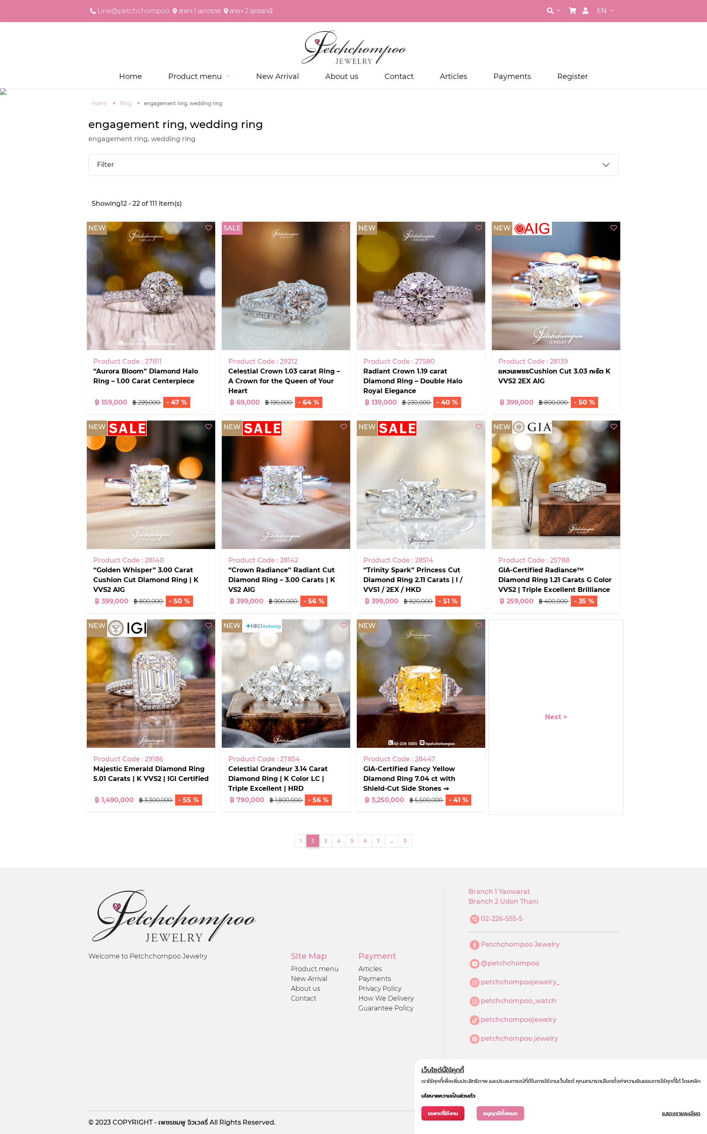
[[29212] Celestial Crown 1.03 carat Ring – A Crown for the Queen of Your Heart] (286, 286)
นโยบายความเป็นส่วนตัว (448, 1096)
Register (572, 76)
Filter (105, 165)
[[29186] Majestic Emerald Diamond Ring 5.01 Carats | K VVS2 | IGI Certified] (151, 683)
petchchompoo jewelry (519, 1038)
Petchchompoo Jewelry (520, 944)
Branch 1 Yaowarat (499, 892)
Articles (453, 76)
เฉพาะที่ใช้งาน (443, 1113)
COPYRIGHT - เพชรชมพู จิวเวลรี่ (161, 1122)
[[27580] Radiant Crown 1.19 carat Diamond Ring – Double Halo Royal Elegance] (421, 286)
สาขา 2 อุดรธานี (251, 11)
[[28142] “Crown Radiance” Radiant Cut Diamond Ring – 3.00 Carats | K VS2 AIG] (286, 485)
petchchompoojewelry (518, 1020)
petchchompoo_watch (518, 1001)
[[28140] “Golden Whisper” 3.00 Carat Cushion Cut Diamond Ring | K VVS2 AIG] (151, 485)
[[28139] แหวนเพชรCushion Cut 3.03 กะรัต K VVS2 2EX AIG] (556, 286)
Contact (399, 76)
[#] (572, 11)
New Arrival (277, 76)
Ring (125, 103)
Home (130, 76)
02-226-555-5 (501, 919)
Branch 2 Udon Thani (503, 901)
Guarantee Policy (385, 1008)
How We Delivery (386, 998)
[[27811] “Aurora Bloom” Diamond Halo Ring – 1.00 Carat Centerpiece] (151, 286)
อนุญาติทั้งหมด (500, 1113)
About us (341, 76)
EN (602, 11)
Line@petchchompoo (133, 11)
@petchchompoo (510, 963)
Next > (556, 717)
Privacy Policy (379, 988)
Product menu (315, 969)
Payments (512, 76)
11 (405, 841)
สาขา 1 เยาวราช (200, 11)
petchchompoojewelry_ (520, 982)
